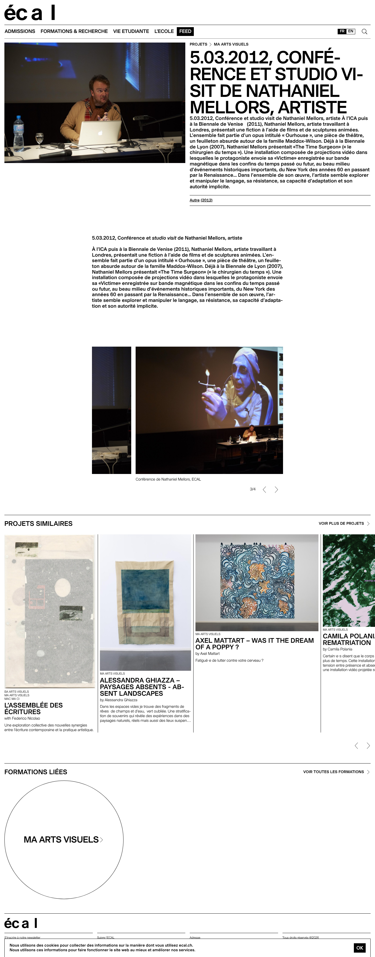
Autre (195, 200)
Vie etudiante (131, 31)
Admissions (20, 31)
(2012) (206, 200)
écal (20, 923)
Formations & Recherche (74, 31)
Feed (185, 31)
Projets (198, 45)
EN (350, 31)
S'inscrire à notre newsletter (22, 937)
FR (342, 31)
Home (29, 12)
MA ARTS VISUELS (231, 45)
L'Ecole (164, 31)
